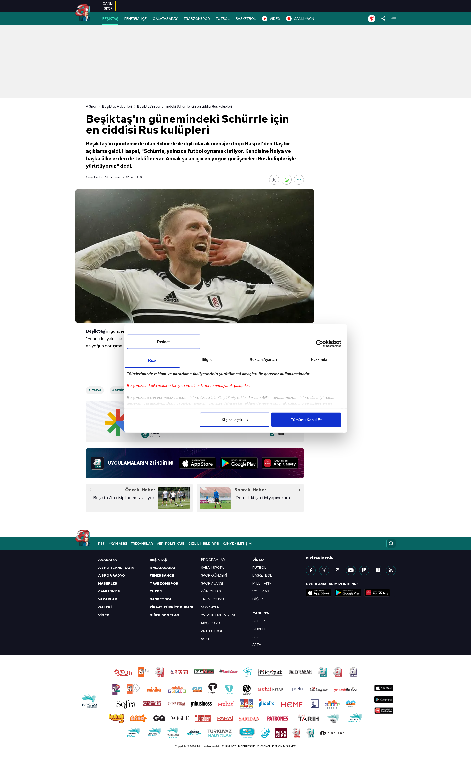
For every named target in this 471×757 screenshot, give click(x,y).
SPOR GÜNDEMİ (214, 575)
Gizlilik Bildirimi (203, 543)
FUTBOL (223, 18)
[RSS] (391, 570)
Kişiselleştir (232, 420)
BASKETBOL (246, 18)
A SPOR (258, 621)
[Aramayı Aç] (391, 543)
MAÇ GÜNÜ (210, 623)
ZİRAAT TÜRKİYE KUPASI (171, 607)
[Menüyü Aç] (393, 18)
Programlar (213, 559)
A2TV (256, 644)
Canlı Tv (260, 613)
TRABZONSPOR (196, 18)
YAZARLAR (107, 599)
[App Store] (197, 463)
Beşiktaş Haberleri (117, 106)
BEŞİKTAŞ (110, 18)
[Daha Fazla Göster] (299, 180)
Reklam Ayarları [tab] (263, 359)
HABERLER (107, 583)
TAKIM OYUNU (212, 599)
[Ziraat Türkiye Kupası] (371, 18)
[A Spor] (82, 12)
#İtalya (94, 390)
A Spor (91, 106)
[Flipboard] (364, 570)
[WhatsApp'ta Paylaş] (287, 180)
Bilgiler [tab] (208, 359)
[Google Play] (239, 463)
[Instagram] (337, 570)
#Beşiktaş (121, 390)
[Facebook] (311, 570)
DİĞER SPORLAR (164, 615)
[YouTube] (351, 570)
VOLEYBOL (261, 591)
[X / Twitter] (324, 570)
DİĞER (257, 599)
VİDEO (275, 18)
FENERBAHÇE (135, 18)
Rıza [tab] (152, 360)
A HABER (259, 629)
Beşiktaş (95, 331)
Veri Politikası (170, 543)
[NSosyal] (377, 570)
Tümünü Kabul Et (306, 420)
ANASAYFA (107, 559)
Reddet (163, 342)
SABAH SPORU (213, 567)
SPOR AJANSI (212, 583)
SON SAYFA (210, 607)
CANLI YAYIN (304, 18)
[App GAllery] (280, 463)
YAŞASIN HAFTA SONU (219, 615)
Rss (101, 543)
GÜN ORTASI (211, 591)
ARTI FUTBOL (212, 631)
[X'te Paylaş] (274, 180)
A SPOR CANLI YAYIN (116, 567)
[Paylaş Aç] (383, 18)
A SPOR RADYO (111, 575)
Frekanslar (142, 543)
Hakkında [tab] (319, 359)
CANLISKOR (108, 6)
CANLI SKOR (109, 591)
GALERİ (105, 607)
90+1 (205, 639)
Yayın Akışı (118, 543)
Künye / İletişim (237, 543)
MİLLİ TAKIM (262, 583)
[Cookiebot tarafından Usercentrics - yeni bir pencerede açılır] (319, 343)
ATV (255, 637)
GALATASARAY (165, 18)
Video (258, 559)
